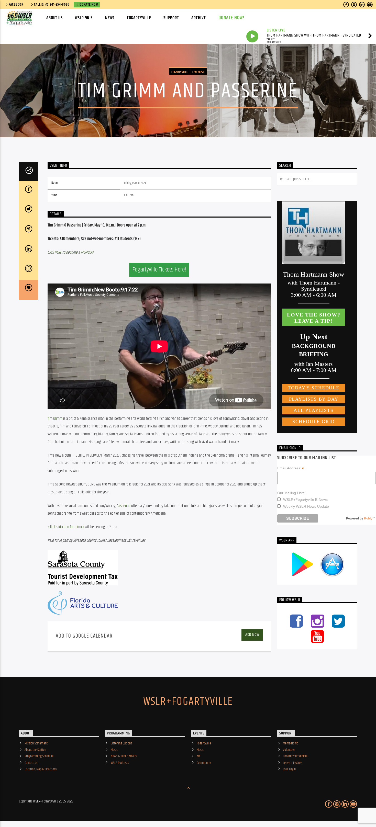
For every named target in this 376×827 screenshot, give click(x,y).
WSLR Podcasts (120, 763)
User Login (289, 769)
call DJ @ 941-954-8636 (51, 4)
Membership (290, 743)
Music (114, 750)
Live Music (198, 72)
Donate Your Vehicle (295, 756)
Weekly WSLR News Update (306, 506)
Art (198, 756)
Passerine (123, 506)
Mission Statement (36, 743)
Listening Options (121, 743)
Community (204, 763)
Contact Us (31, 763)
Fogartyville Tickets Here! (159, 269)
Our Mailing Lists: (291, 493)
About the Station (35, 750)
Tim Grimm (55, 418)
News (109, 18)
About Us (54, 18)
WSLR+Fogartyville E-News (305, 499)
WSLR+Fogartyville (188, 701)
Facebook (16, 4)
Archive (198, 18)
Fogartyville (139, 18)
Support (171, 18)
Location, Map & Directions (41, 769)
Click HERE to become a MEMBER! (71, 252)
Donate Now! (231, 17)
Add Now (252, 634)
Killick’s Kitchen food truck (66, 527)
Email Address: (290, 468)
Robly (368, 518)
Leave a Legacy (292, 763)
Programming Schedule (39, 756)
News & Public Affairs (124, 756)
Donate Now (89, 4)
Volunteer (289, 750)
